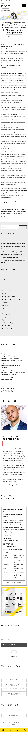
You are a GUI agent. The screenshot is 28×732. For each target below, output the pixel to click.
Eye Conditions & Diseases (10, 297)
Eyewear (5, 308)
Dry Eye (4, 288)
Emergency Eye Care (8, 291)
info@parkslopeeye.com (10, 527)
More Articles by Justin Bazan (12, 485)
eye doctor (4, 203)
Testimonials (6, 326)
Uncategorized (7, 328)
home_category (7, 314)
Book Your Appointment (14, 582)
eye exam (12, 203)
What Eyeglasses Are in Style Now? (14, 243)
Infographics (6, 317)
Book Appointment (14, 36)
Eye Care (9, 46)
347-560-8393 (11, 547)
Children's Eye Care (8, 282)
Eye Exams (5, 305)
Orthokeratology (7, 323)
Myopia (4, 320)
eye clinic (21, 201)
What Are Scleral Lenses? (11, 257)
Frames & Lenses (7, 311)
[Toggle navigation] (24, 5)
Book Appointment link (12, 522)
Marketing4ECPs (13, 722)
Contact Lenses (7, 285)
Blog (3, 279)
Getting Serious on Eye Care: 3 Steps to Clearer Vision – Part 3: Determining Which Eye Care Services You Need (13, 211)
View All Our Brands (14, 715)
